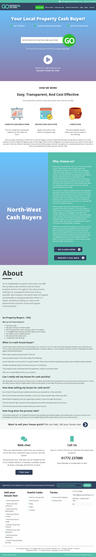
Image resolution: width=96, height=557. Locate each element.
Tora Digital (13, 555)
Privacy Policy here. (63, 49)
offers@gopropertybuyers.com (83, 495)
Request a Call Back (68, 258)
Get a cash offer (66, 249)
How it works (49, 7)
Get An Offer (40, 7)
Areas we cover (59, 7)
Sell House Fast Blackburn (11, 536)
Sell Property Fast (13, 501)
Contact (91, 7)
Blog (86, 7)
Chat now (24, 472)
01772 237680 (72, 458)
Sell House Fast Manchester (11, 510)
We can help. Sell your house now (44, 424)
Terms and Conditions (60, 497)
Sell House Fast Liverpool (11, 505)
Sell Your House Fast (72, 7)
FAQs (81, 7)
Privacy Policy (57, 501)
